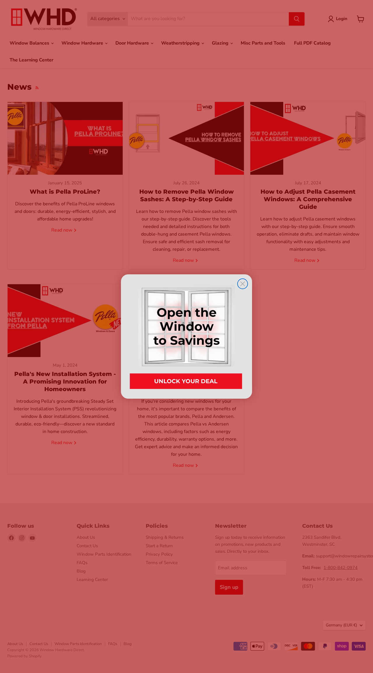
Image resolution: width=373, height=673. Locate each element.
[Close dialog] (242, 284)
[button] (186, 336)
